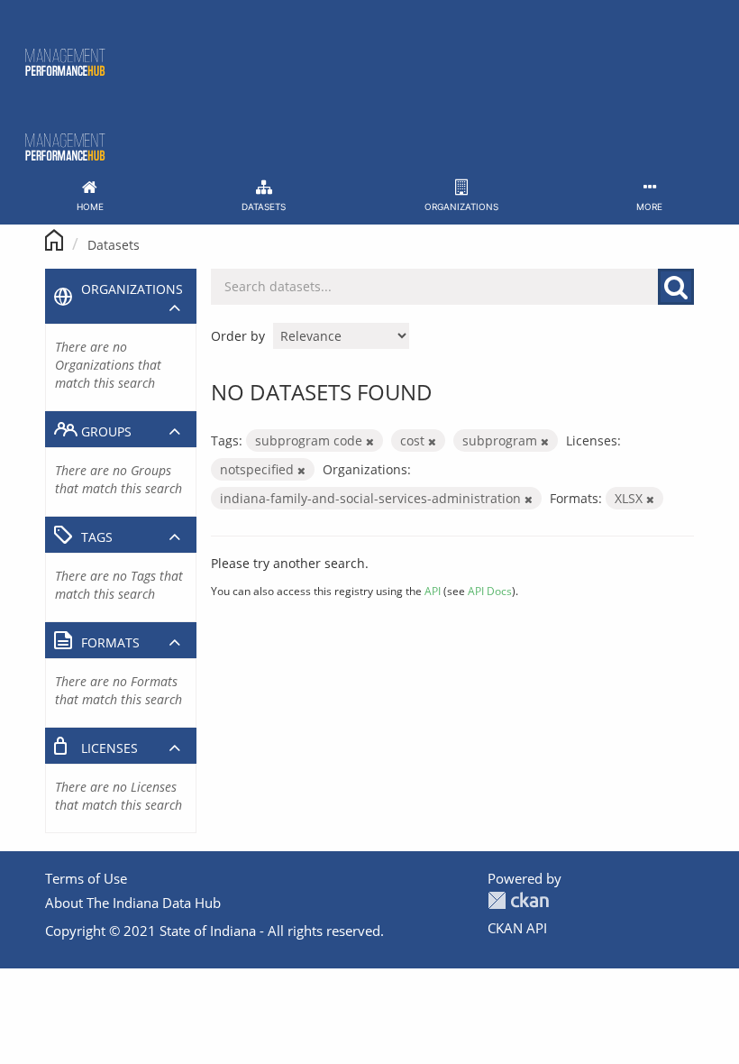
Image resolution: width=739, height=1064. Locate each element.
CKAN (518, 900)
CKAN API (517, 928)
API (432, 590)
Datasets (113, 244)
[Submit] (676, 287)
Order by (238, 335)
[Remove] (370, 441)
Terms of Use (86, 878)
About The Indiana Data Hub (133, 903)
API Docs (490, 590)
